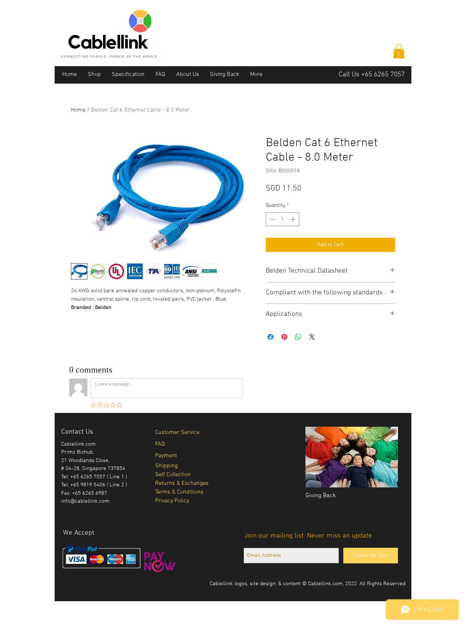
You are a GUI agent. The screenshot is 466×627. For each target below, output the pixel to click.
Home (78, 110)
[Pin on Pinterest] (284, 337)
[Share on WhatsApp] (298, 337)
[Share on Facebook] (270, 337)
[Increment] (294, 219)
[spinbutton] (283, 219)
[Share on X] (312, 337)
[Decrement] (272, 219)
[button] (399, 51)
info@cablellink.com (85, 501)
